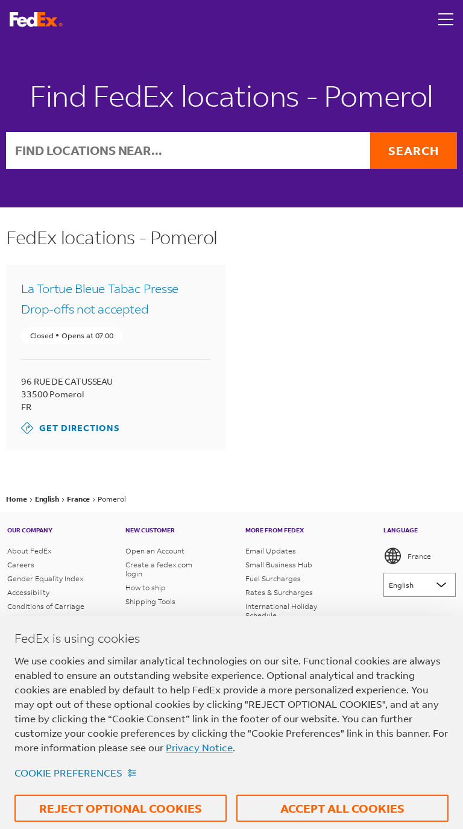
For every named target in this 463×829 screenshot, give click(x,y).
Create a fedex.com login (158, 569)
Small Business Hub (278, 564)
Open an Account (154, 550)
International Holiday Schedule (281, 611)
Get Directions (70, 427)
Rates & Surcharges (279, 592)
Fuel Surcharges (273, 578)
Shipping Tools (150, 601)
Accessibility (28, 592)
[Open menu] (446, 19)
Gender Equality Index (45, 578)
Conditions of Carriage (45, 606)
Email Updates (270, 550)
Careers (20, 564)
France (419, 556)
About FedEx (29, 550)
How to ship (145, 587)
